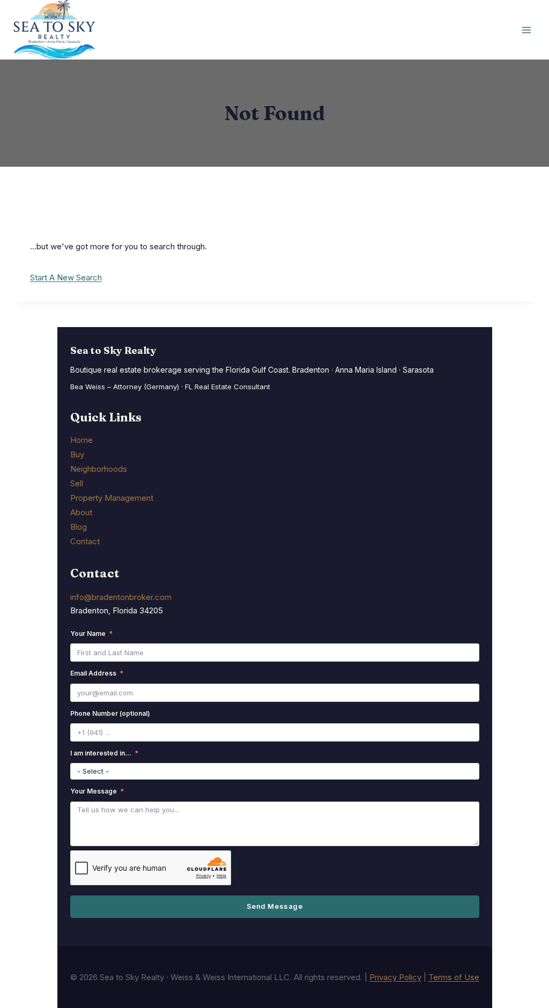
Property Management (111, 498)
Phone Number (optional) (110, 713)
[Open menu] (526, 29)
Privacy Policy (395, 977)
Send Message (274, 906)
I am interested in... (100, 753)
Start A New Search (66, 277)
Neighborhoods (98, 469)
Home (81, 440)
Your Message (93, 791)
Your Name (88, 633)
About (81, 512)
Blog (78, 527)
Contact (85, 541)
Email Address (93, 673)
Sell (76, 483)
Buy (77, 454)
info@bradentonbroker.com (121, 597)
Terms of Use (453, 977)
